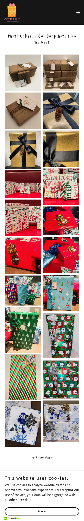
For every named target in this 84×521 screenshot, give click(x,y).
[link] (12, 12)
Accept (42, 511)
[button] (78, 12)
